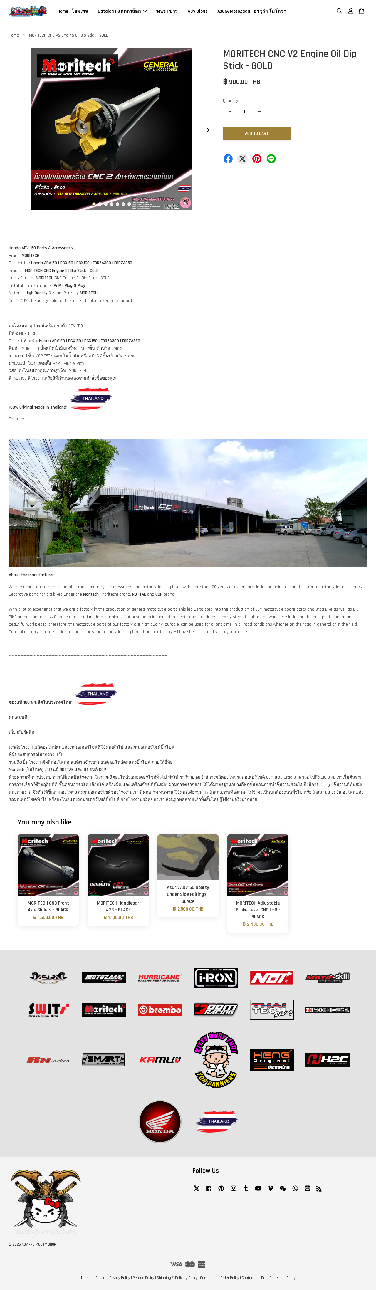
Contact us (250, 1278)
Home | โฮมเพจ (72, 11)
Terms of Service (94, 1278)
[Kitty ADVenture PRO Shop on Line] (307, 1191)
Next (206, 130)
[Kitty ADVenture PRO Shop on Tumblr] (246, 1191)
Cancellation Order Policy (219, 1278)
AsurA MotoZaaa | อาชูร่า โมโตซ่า (251, 11)
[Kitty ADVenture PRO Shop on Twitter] (196, 1191)
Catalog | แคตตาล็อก (119, 11)
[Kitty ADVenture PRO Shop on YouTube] (258, 1191)
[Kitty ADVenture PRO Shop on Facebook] (209, 1191)
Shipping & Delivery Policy (177, 1278)
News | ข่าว (166, 11)
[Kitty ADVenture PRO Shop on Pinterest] (221, 1191)
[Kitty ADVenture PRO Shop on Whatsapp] (295, 1191)
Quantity (230, 100)
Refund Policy (143, 1278)
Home (14, 35)
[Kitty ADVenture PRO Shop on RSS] (319, 1190)
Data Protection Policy (278, 1278)
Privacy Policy (119, 1278)
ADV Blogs (197, 11)
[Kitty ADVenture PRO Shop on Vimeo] (270, 1191)
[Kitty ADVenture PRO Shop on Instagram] (233, 1191)
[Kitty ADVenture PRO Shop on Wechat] (283, 1191)
